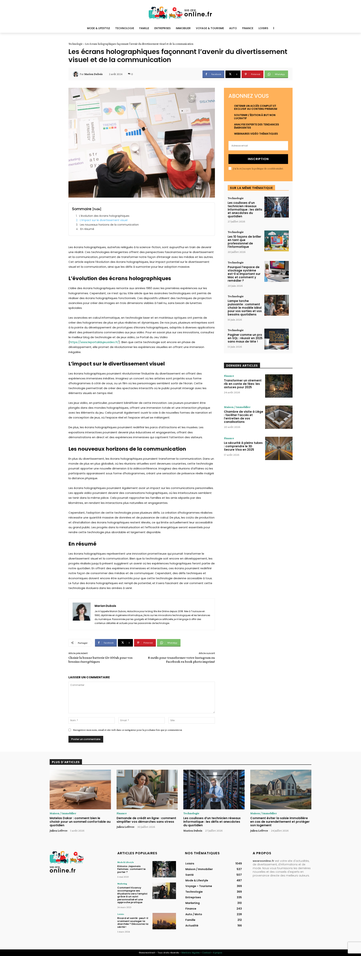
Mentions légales (190, 952)
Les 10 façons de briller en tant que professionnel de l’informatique (244, 242)
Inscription (258, 159)
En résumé (87, 229)
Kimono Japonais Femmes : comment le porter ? (131, 869)
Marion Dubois (93, 74)
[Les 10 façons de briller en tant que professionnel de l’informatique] (276, 240)
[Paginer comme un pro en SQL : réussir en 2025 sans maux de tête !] (276, 339)
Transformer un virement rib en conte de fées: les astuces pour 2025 (243, 383)
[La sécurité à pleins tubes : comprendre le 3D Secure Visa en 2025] (279, 448)
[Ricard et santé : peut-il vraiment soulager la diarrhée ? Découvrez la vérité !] (164, 921)
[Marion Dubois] (76, 74)
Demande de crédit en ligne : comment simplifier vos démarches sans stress (146, 820)
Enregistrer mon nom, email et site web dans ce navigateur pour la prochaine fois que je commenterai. (127, 729)
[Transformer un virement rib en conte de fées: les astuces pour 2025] (279, 386)
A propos (217, 952)
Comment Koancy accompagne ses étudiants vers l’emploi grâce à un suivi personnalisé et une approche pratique (132, 895)
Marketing (122, 883)
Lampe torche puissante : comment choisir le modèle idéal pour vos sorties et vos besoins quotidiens (245, 307)
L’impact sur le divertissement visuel (103, 220)
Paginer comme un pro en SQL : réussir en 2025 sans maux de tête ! (245, 338)
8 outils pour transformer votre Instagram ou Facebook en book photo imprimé (181, 659)
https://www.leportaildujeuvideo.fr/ (94, 342)
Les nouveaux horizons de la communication (109, 225)
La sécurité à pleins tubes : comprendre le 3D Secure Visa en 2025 (243, 446)
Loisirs (120, 914)
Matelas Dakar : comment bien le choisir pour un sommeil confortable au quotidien (80, 821)
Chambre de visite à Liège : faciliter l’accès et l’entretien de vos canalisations (243, 417)
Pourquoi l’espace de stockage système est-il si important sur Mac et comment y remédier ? (244, 274)
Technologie (75, 43)
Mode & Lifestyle (125, 862)
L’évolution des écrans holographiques (104, 216)
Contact (206, 952)
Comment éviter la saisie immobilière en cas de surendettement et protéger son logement (280, 821)
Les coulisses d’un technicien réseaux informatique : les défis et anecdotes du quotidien (245, 209)
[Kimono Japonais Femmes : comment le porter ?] (164, 869)
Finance (229, 375)
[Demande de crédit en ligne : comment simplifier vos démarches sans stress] (147, 790)
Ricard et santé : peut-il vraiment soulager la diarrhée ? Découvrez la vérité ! (132, 922)
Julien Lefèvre (58, 830)
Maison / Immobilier (237, 407)
